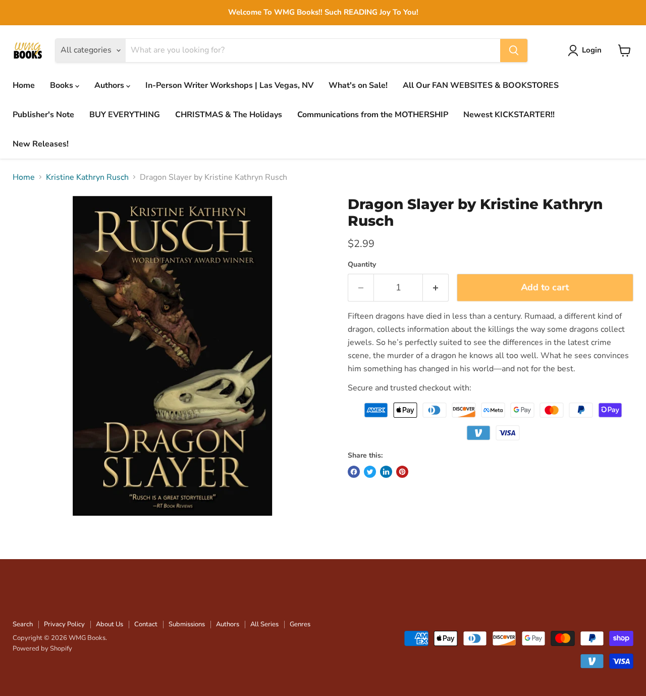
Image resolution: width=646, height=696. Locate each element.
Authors (110, 85)
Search (23, 624)
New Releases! (41, 144)
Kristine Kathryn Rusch (87, 177)
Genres (300, 624)
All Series (264, 624)
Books (62, 85)
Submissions (187, 624)
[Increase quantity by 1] (436, 288)
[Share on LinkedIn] (386, 472)
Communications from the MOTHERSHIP (372, 114)
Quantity (362, 265)
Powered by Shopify (42, 648)
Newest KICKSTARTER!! (509, 114)
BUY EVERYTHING (124, 114)
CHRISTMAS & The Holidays (228, 114)
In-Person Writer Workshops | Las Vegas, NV (229, 85)
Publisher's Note (43, 114)
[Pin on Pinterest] (402, 472)
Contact (145, 624)
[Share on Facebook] (354, 472)
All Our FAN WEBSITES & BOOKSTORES (481, 85)
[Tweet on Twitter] (370, 472)
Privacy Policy (64, 624)
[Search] (513, 50)
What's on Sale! (358, 85)
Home (24, 85)
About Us (109, 624)
